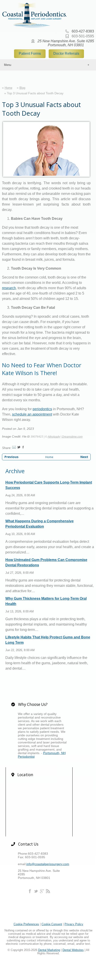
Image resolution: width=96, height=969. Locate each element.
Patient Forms (30, 53)
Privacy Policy (74, 924)
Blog (22, 87)
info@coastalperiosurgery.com (47, 864)
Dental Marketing (49, 950)
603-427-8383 (83, 31)
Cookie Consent (52, 924)
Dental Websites (73, 950)
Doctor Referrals (66, 53)
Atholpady (54, 436)
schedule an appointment (32, 414)
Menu (7, 65)
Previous (11, 457)
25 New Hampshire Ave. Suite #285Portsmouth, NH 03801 (66, 43)
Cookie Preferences (26, 924)
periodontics (42, 409)
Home (8, 87)
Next (84, 457)
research (9, 288)
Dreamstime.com (72, 436)
